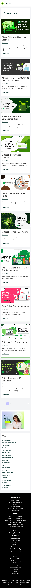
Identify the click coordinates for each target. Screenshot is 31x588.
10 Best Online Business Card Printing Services (15, 269)
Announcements (6, 440)
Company (15, 556)
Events (4, 447)
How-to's (5, 460)
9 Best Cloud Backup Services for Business (12, 117)
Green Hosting (6, 452)
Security (4, 465)
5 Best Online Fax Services (14, 342)
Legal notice (16, 584)
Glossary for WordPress (15, 533)
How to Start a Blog (15, 522)
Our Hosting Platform (15, 558)
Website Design (6, 485)
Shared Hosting (15, 500)
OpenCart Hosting (15, 551)
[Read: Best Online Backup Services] (15, 295)
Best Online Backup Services (15, 306)
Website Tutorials (15, 529)
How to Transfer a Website (15, 518)
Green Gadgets (6, 450)
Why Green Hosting (15, 561)
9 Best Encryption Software (15, 232)
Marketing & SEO (7, 462)
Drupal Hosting (15, 538)
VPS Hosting (15, 504)
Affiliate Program (15, 565)
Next (28, 403)
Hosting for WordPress (15, 502)
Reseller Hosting (15, 506)
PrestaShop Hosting (15, 549)
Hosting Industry (6, 455)
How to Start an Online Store (15, 524)
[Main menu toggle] (28, 3)
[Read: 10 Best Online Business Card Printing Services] (15, 257)
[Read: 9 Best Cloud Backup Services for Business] (15, 105)
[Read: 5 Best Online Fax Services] (15, 331)
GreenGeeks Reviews (15, 563)
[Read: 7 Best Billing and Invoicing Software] (15, 26)
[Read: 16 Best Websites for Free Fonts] (15, 182)
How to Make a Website (15, 516)
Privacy (21, 584)
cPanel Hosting (15, 542)
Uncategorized (6, 480)
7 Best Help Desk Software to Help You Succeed (15, 79)
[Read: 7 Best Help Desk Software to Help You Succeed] (15, 67)
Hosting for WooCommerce (15, 508)
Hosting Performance (8, 457)
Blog (15, 571)
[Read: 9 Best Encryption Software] (15, 221)
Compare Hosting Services (9, 442)
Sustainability (6, 475)
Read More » (5, 54)
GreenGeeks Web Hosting (22, 582)
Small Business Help (7, 472)
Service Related (6, 467)
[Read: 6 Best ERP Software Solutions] (15, 144)
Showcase (5, 43)
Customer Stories (7, 445)
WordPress (5, 487)
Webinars (5, 482)
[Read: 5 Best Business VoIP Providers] (15, 367)
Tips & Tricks (5, 477)
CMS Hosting (15, 544)
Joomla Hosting (15, 540)
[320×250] (13, 420)
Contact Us (15, 573)
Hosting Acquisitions (15, 567)
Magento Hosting (15, 547)
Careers (15, 569)
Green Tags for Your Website (15, 526)
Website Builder (15, 510)
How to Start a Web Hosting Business (15, 520)
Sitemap (10, 584)
